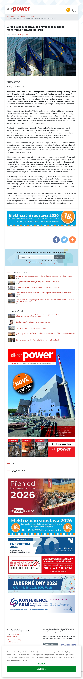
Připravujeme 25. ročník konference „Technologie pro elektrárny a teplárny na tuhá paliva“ (43, 293)
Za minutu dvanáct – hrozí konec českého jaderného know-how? (37, 340)
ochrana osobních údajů (35, 263)
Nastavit (41, 664)
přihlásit (59, 257)
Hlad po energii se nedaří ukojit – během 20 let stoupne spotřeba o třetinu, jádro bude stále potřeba (45, 334)
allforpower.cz (12, 16)
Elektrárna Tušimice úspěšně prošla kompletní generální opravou (37, 287)
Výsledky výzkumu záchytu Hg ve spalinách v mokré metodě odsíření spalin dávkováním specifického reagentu (45, 300)
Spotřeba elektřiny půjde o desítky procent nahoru (33, 322)
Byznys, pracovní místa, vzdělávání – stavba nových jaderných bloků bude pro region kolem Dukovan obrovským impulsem (44, 315)
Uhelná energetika (27, 16)
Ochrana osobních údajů (14, 640)
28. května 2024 (23, 35)
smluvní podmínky (49, 263)
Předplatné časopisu (13, 642)
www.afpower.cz (12, 636)
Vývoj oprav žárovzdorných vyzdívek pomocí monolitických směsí (37, 282)
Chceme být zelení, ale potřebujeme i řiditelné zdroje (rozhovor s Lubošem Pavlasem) (44, 276)
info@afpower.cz (16, 634)
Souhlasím (41, 669)
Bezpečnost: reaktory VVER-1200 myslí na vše (31, 328)
